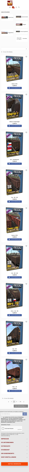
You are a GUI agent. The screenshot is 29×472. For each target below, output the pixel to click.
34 (20, 401)
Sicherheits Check (5, 424)
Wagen (24, 24)
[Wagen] (19, 24)
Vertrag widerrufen (14, 464)
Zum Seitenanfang (20, 406)
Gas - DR (14, 348)
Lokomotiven (24, 16)
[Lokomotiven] (18, 16)
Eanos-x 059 (15, 235)
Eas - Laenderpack (14, 159)
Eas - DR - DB (14, 197)
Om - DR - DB (14, 273)
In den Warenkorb (14, 88)
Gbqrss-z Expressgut (14, 121)
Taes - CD (14, 386)
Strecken (25, 38)
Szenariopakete (24, 31)
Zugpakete (10, 32)
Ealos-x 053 (14, 83)
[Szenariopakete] (18, 31)
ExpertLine (10, 17)
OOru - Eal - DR (14, 311)
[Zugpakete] (4, 32)
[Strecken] (19, 38)
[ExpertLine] (4, 17)
